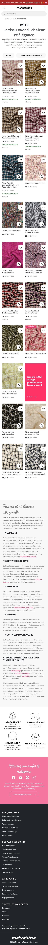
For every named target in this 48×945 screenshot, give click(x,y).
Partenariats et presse (10, 894)
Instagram (6, 908)
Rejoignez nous (8, 897)
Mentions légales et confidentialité (15, 928)
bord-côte (26, 676)
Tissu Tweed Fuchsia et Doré (8, 272)
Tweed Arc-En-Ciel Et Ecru (35, 183)
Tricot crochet (7, 872)
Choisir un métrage (9, 831)
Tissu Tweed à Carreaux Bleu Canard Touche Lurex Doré (10, 185)
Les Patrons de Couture (11, 868)
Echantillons (7, 835)
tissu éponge (16, 670)
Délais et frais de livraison (12, 820)
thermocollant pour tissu (23, 607)
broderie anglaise (22, 673)
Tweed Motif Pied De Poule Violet (32, 312)
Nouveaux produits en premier (30, 55)
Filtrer (8, 55)
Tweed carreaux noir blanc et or (8, 433)
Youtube (5, 912)
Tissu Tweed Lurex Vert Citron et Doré (9, 393)
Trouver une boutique (10, 886)
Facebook (5, 915)
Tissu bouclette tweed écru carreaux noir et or (11, 473)
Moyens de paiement (10, 828)
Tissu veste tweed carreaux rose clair (32, 433)
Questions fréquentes (10, 816)
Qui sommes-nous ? (9, 882)
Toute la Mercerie (9, 849)
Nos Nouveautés (8, 845)
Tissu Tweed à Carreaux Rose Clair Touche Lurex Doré (9, 91)
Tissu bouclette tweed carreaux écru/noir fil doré (35, 473)
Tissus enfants (7, 864)
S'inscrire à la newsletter (22, 794)
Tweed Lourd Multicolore (11, 231)
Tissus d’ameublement (11, 853)
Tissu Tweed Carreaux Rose (35, 354)
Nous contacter (8, 890)
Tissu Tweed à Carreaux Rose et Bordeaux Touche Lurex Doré (34, 138)
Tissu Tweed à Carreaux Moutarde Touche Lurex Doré (32, 91)
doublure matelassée (28, 556)
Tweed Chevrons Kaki (10, 354)
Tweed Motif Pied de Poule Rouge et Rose (10, 312)
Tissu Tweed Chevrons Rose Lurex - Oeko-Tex (33, 272)
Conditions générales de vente (14, 926)
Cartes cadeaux (8, 824)
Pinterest (6, 919)
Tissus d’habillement (10, 857)
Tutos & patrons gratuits (11, 861)
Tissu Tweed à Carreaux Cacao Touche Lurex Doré (11, 137)
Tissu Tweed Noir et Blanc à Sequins (32, 231)
